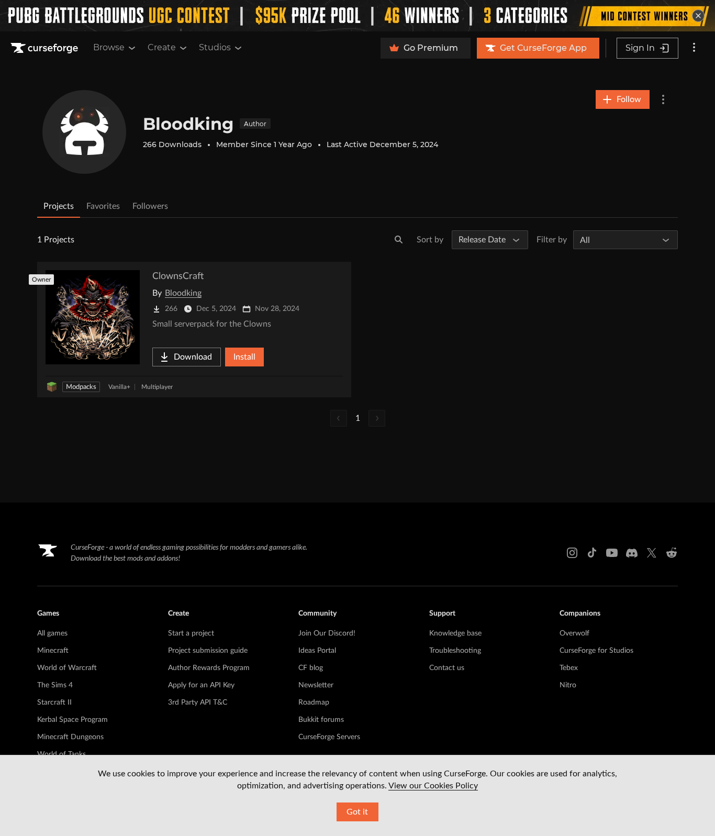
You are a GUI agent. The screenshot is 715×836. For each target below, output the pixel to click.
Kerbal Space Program (72, 719)
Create (162, 47)
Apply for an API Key (201, 685)
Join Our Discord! (326, 633)
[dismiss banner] (698, 15)
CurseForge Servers (329, 737)
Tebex (569, 668)
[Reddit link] (671, 553)
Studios (215, 47)
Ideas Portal (317, 650)
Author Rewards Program (209, 668)
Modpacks (81, 387)
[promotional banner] (357, 15)
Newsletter (315, 685)
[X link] (651, 553)
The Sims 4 (55, 685)
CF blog (310, 668)
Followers (150, 206)
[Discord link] (631, 553)
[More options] (694, 48)
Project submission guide (208, 650)
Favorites (103, 206)
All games (52, 633)
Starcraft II (54, 702)
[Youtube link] (612, 553)
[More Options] (663, 99)
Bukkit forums (321, 719)
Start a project (191, 633)
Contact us (446, 668)
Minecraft (53, 650)
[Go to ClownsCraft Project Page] (194, 329)
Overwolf (574, 633)
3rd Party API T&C (197, 702)
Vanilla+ (119, 387)
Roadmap (313, 702)
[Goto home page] (45, 48)
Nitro (568, 685)
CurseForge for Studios (596, 650)
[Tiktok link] (592, 553)
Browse (109, 47)
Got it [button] (357, 812)
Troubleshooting (455, 650)
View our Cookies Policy (433, 786)
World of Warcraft (67, 668)
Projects (58, 206)
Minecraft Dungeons (70, 737)
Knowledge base (455, 633)
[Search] (398, 239)
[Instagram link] (572, 553)
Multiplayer (157, 387)
